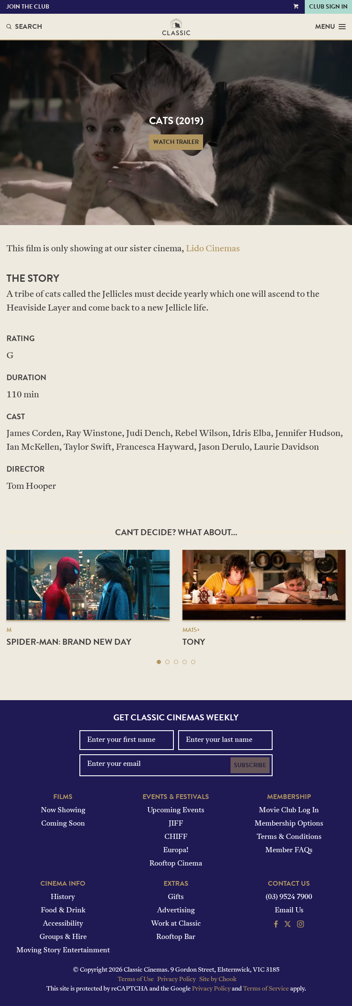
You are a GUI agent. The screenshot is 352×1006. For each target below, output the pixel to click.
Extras (176, 883)
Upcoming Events (175, 810)
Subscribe (250, 765)
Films (63, 797)
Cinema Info (62, 883)
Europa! (175, 850)
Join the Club (27, 6)
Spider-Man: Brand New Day (68, 641)
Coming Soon (63, 823)
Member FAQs (289, 850)
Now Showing (63, 810)
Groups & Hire (63, 937)
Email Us (289, 910)
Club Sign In (328, 6)
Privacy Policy (176, 979)
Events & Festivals (176, 797)
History (63, 897)
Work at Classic (176, 924)
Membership (289, 797)
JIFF (176, 823)
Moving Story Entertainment (63, 950)
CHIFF (176, 837)
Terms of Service (266, 989)
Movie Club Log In (289, 810)
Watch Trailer (176, 141)
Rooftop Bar (175, 937)
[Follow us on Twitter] (287, 925)
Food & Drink (63, 910)
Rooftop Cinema (175, 863)
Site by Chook (218, 979)
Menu (325, 26)
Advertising (176, 910)
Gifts (176, 897)
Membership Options (289, 823)
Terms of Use (136, 979)
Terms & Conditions (289, 837)
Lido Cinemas (213, 249)
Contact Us (289, 883)
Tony (193, 641)
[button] (159, 662)
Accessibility (63, 924)
